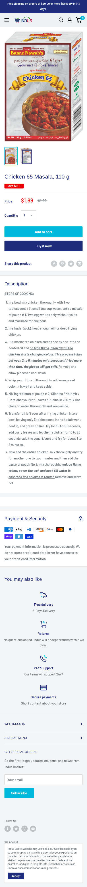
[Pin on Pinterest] (62, 263)
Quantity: (11, 215)
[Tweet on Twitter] (71, 263)
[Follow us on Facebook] (7, 829)
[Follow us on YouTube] (33, 829)
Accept (16, 876)
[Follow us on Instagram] (24, 829)
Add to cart (43, 232)
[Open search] (61, 20)
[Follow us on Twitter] (16, 829)
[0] (79, 20)
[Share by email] (79, 263)
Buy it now (43, 246)
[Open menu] (6, 20)
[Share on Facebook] (54, 263)
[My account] (70, 20)
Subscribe (19, 793)
